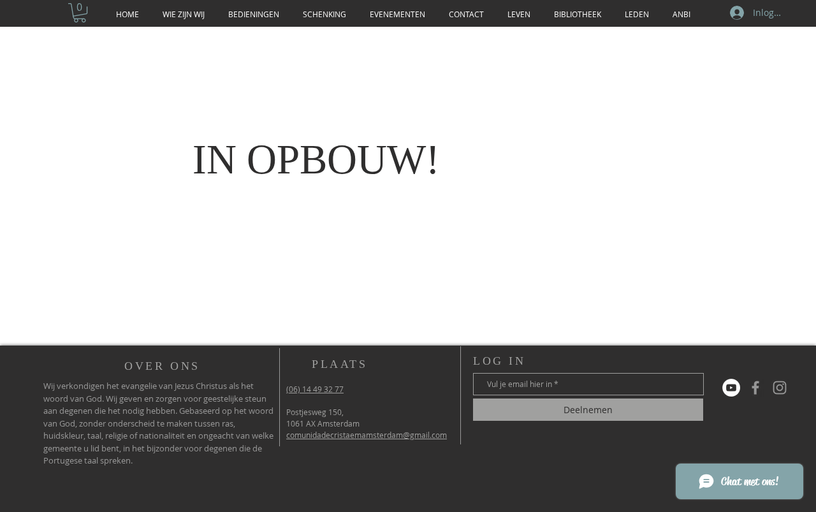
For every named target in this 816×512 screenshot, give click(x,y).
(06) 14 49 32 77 (315, 389)
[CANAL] (731, 388)
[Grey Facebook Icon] (755, 388)
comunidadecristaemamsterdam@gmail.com (366, 435)
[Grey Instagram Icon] (780, 388)
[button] (79, 12)
